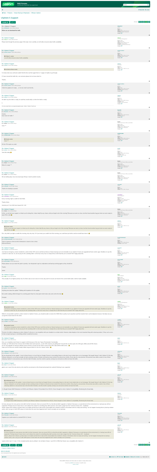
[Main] (9, 3)
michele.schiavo (121, 50)
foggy (119, 274)
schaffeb (119, 319)
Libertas (119, 63)
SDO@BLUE (120, 26)
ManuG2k (6, 111)
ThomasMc (120, 413)
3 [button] (144, 22)
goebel (119, 286)
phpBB (71, 462)
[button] (139, 22)
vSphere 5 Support (9, 18)
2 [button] (142, 22)
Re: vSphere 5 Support (9, 26)
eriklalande (120, 351)
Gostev (119, 121)
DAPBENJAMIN (120, 133)
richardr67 (120, 184)
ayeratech (120, 247)
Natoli (119, 363)
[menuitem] (147, 10)
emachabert (120, 194)
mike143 (119, 374)
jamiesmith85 (120, 259)
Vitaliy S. (119, 37)
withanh (119, 95)
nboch (119, 338)
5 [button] (147, 22)
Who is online (5, 451)
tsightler (119, 301)
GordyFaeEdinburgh (122, 237)
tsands (119, 148)
